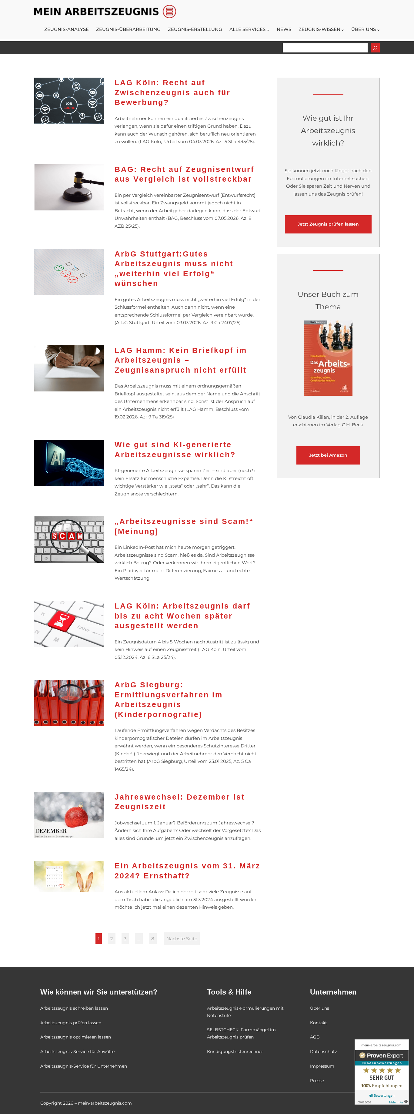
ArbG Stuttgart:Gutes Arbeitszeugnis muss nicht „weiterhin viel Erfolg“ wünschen (174, 269)
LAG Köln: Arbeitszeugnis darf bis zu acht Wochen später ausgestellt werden (182, 616)
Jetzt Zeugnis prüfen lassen (328, 224)
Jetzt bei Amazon (328, 455)
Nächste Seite (181, 938)
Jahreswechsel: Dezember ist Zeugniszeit (180, 802)
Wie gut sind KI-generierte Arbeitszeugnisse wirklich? (175, 449)
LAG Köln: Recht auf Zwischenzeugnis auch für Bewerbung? (173, 92)
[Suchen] (375, 47)
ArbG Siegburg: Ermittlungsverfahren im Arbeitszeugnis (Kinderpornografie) (169, 699)
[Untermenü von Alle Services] (268, 30)
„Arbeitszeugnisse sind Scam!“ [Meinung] (184, 526)
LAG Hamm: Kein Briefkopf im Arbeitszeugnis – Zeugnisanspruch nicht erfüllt (181, 360)
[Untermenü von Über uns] (378, 30)
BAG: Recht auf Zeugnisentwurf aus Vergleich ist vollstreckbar (184, 174)
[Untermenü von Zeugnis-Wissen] (342, 30)
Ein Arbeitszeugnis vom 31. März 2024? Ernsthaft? (188, 870)
